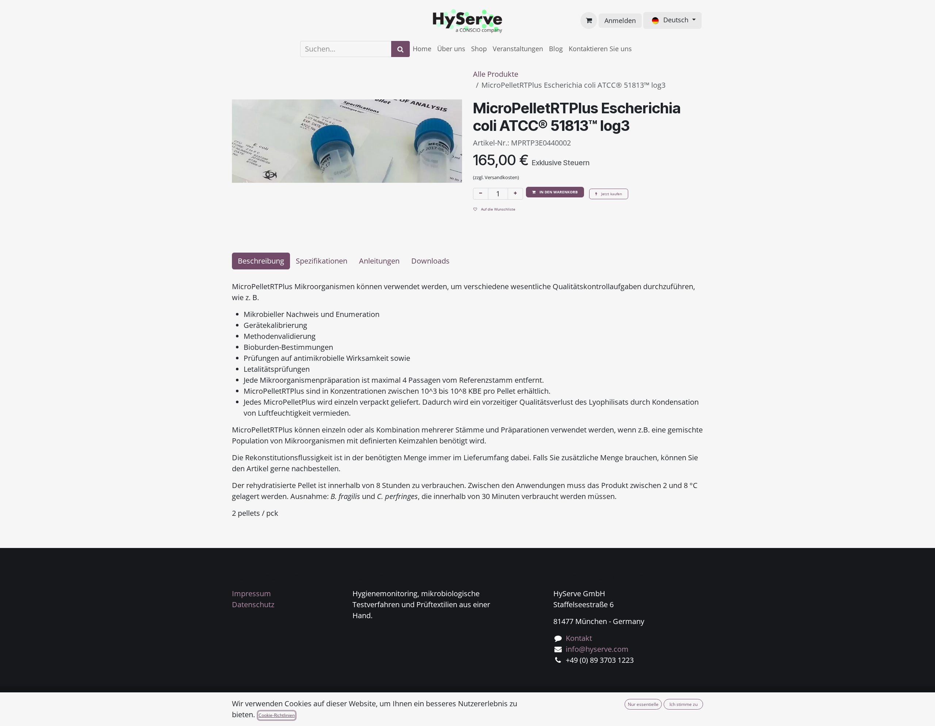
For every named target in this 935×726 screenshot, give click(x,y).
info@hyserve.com (597, 649)
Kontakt (579, 638)
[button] (555, 192)
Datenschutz (253, 604)
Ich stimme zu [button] (683, 704)
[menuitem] (422, 49)
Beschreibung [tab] (261, 261)
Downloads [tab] (430, 261)
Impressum (251, 593)
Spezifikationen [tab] (321, 261)
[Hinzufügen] (515, 194)
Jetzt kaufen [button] (611, 193)
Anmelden (620, 20)
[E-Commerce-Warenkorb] (588, 20)
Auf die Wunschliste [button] (497, 209)
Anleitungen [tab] (379, 261)
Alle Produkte (495, 74)
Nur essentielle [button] (643, 704)
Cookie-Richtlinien (277, 715)
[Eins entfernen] (480, 194)
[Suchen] (400, 49)
